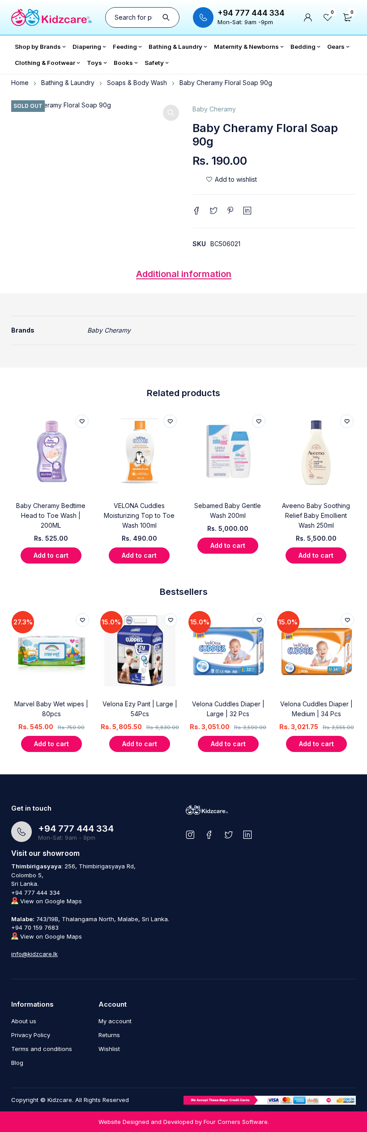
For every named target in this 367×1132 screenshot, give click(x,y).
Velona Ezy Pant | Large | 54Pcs (139, 709)
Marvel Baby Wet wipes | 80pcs (51, 709)
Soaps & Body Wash (137, 82)
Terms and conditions (41, 1048)
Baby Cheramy (214, 109)
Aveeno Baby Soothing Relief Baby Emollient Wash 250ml (316, 515)
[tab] (183, 276)
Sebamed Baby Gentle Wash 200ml (227, 510)
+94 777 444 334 (251, 13)
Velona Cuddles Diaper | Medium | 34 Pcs (316, 709)
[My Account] (308, 17)
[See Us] (190, 834)
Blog (17, 1062)
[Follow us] (228, 834)
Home (20, 82)
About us (23, 1021)
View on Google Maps (50, 901)
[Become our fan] (209, 834)
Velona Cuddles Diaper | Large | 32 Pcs (228, 709)
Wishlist (109, 1048)
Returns (109, 1034)
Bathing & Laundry (67, 82)
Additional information (183, 274)
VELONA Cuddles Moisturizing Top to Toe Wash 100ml (139, 515)
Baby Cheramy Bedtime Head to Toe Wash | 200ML (50, 515)
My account (115, 1021)
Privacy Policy (30, 1034)
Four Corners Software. (236, 1121)
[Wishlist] (231, 179)
